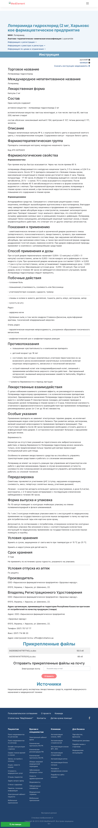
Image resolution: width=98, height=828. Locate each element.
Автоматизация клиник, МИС (57, 735)
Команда (59, 713)
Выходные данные (49, 813)
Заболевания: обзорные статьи (36, 771)
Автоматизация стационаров (57, 754)
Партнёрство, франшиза (77, 735)
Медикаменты (34, 782)
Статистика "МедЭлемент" (20, 718)
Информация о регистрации (21, 42)
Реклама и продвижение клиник (59, 770)
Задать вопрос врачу (16, 781)
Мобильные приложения (13, 801)
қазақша (84, 62)
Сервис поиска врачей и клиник (16, 754)
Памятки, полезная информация (15, 789)
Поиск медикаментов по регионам (16, 735)
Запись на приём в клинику (15, 760)
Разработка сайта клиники (57, 776)
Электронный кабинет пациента (16, 795)
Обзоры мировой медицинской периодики (36, 764)
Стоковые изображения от (42, 818)
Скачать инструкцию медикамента (71, 66)
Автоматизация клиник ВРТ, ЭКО (60, 748)
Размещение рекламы (81, 740)
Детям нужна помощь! (61, 718)
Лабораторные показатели (35, 787)
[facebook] (89, 718)
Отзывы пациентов (15, 777)
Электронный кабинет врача (38, 738)
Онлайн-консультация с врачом (16, 748)
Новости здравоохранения (36, 777)
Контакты (41, 718)
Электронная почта (31, 668)
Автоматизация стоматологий (57, 742)
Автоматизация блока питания (59, 764)
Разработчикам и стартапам (78, 745)
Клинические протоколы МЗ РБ (36, 757)
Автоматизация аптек (59, 759)
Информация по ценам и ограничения (26, 49)
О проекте (46, 713)
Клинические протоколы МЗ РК (36, 744)
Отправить (49, 676)
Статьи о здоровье (15, 784)
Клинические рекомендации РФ (36, 751)
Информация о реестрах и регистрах (26, 45)
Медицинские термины (34, 793)
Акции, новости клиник (14, 766)
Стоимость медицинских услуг (15, 772)
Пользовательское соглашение (22, 713)
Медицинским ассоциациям (77, 751)
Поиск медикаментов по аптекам (16, 742)
